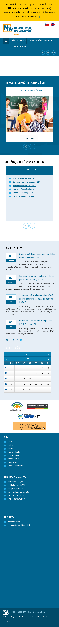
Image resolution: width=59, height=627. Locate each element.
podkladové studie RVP (16, 485)
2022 (27, 354)
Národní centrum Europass (24, 186)
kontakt (10, 445)
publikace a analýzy (15, 482)
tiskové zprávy (13, 455)
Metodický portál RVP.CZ (23, 178)
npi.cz (41, 16)
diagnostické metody (16, 495)
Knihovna (6, 617)
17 (6, 389)
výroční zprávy (13, 459)
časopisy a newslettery (16, 489)
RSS (14, 622)
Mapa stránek (15, 617)
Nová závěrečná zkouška (23, 196)
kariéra (10, 449)
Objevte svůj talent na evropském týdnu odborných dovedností (37, 256)
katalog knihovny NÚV (16, 499)
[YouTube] (53, 52)
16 (6, 384)
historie (10, 442)
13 (6, 368)
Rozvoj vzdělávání (31, 90)
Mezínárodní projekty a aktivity (19, 525)
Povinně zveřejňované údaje (31, 617)
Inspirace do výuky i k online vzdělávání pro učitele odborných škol (36, 278)
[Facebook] (43, 52)
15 (6, 379)
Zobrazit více (28, 138)
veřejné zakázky (14, 452)
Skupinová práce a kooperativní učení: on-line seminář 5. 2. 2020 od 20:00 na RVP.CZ (36, 299)
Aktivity (31, 169)
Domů (6, 41)
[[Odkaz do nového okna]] (48, 52)
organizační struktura (16, 466)
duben (27, 359)
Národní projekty (14, 522)
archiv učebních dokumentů (18, 492)
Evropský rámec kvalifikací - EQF (26, 182)
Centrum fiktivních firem (23, 189)
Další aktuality (12, 340)
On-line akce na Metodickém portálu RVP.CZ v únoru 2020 (35, 322)
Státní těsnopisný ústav (23, 193)
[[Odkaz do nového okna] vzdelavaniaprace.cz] (17, 411)
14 (6, 373)
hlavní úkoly (12, 462)
